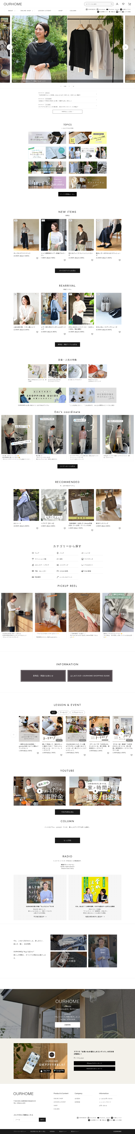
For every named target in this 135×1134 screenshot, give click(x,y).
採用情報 (77, 1102)
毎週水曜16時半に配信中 (94, 916)
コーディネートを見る (67, 466)
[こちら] (81, 1058)
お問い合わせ (103, 1105)
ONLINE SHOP (58, 1098)
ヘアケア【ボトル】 (48, 523)
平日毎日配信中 (39, 916)
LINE (119, 11)
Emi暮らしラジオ (126, 9)
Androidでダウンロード (94, 1068)
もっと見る (67, 840)
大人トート (17, 523)
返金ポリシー (63, 1131)
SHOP (56, 1105)
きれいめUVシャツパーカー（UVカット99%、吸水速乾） (81, 328)
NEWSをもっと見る (67, 111)
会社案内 (77, 1098)
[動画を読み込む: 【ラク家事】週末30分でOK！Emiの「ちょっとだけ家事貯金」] (40, 791)
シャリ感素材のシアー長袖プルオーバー (53, 254)
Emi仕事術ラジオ (104, 11)
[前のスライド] (61, 86)
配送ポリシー (75, 1131)
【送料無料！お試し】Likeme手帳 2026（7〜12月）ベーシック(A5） (80, 524)
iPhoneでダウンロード (94, 1063)
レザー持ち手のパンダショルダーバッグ (53, 328)
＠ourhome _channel (114, 9)
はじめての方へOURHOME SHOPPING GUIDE (90, 676)
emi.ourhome (102, 9)
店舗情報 (67, 1025)
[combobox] (99, 4)
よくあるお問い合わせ (105, 1098)
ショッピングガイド (105, 1102)
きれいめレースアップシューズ (106, 327)
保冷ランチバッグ (102, 523)
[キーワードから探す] (112, 4)
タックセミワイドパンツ (22, 253)
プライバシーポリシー (20, 1131)
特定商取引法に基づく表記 (37, 1131)
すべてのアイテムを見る (67, 270)
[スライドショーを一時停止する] (74, 86)
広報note (113, 11)
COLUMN (56, 1109)
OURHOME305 (91, 9)
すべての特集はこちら (67, 194)
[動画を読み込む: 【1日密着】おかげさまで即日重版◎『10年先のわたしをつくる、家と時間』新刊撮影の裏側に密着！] (95, 791)
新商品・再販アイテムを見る (67, 344)
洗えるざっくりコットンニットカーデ (80, 254)
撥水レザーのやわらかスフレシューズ (108, 254)
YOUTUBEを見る (67, 812)
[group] (67, 49)
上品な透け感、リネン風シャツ (24, 327)
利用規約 (52, 1131)
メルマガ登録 (127, 11)
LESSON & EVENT (60, 1102)
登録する (42, 1119)
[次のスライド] (69, 86)
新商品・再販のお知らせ (43, 676)
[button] (11, 11)
